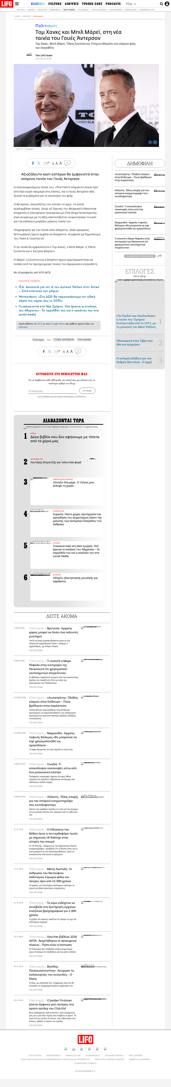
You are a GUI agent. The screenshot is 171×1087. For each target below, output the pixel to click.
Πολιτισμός (69, 9)
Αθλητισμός (115, 9)
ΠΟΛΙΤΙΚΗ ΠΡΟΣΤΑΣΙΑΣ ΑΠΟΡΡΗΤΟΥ (70, 396)
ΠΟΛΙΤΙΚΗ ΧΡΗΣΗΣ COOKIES (109, 1059)
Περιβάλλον (131, 9)
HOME (17, 16)
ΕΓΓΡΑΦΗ (87, 390)
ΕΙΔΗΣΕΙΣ (26, 16)
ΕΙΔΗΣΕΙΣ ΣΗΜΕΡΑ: (30, 280)
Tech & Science (99, 9)
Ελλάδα (21, 9)
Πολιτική (42, 9)
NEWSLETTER (73, 1055)
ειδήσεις (23, 327)
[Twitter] (155, 142)
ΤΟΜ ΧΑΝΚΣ (84, 339)
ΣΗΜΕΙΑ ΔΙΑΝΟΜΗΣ (139, 1059)
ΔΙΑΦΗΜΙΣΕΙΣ (93, 1055)
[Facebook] (150, 142)
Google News (57, 323)
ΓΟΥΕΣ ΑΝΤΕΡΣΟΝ (64, 339)
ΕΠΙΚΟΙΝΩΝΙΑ (53, 1055)
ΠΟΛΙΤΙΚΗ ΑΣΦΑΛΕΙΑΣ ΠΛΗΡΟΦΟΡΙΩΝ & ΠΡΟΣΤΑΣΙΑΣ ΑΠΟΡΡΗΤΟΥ (55, 1059)
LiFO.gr (41, 323)
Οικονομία (55, 9)
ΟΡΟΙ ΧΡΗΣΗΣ (44, 396)
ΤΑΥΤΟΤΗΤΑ (34, 1055)
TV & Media (83, 9)
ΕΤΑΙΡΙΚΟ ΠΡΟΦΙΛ (114, 1055)
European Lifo (147, 9)
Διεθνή (31, 9)
